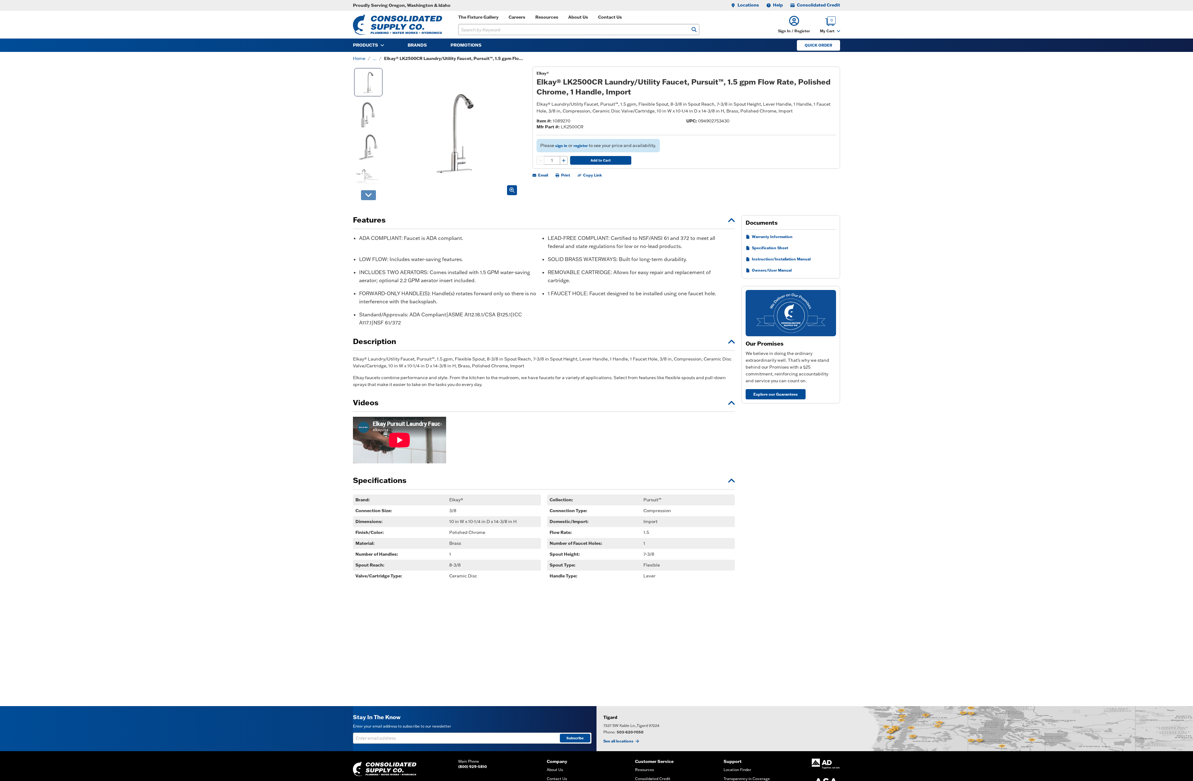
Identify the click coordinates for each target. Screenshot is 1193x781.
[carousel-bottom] (368, 195)
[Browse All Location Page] (894, 728)
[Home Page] (397, 25)
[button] (794, 25)
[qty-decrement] (540, 160)
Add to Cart (601, 160)
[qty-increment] (563, 160)
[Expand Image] (512, 190)
